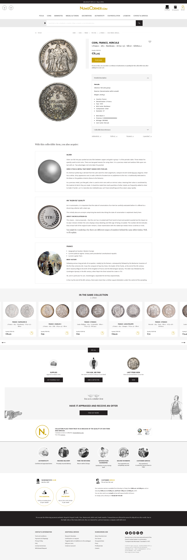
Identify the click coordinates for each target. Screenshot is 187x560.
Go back (40, 32)
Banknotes (58, 16)
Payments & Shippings (41, 538)
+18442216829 (100, 2)
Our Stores (98, 538)
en (4, 7)
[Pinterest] (134, 533)
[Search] (139, 23)
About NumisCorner (101, 536)
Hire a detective (93, 380)
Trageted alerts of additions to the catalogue (78, 541)
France (86, 33)
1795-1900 (93, 33)
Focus (41, 16)
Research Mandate (70, 536)
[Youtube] (141, 533)
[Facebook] (126, 533)
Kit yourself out (53, 380)
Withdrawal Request (41, 548)
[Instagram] (137, 533)
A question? (146, 136)
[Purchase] (32, 333)
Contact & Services (140, 16)
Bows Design (136, 552)
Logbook (126, 16)
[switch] (147, 433)
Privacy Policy (39, 541)
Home (74, 33)
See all (93, 350)
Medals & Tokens (72, 16)
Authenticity (99, 16)
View (133, 380)
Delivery (113, 136)
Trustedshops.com (78, 433)
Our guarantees (99, 541)
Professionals (99, 546)
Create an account (70, 546)
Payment (129, 136)
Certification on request (72, 538)
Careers (97, 548)
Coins (49, 16)
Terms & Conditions (40, 536)
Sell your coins (69, 543)
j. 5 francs (101, 33)
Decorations (87, 16)
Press (96, 543)
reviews (62, 435)
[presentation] (4, 342)
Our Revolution (114, 16)
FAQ (36, 543)
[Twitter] (130, 533)
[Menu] (151, 429)
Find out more (93, 413)
